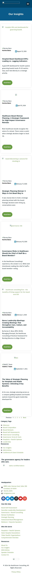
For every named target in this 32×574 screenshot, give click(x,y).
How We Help (6, 504)
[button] (27, 3)
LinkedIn (13, 51)
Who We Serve (6, 527)
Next (24, 417)
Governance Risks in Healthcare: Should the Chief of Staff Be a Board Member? (15, 253)
